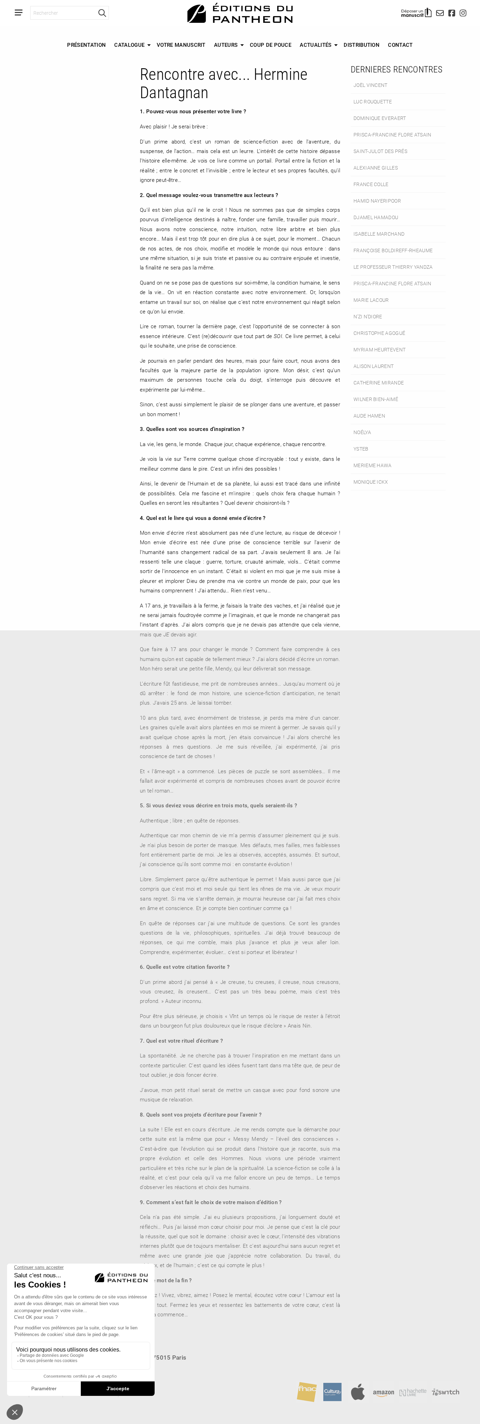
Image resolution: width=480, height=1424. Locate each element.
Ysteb (361, 448)
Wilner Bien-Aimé (375, 399)
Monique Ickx (370, 481)
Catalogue (129, 44)
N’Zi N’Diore (367, 316)
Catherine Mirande (378, 382)
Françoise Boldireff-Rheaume (393, 250)
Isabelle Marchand (378, 233)
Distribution (362, 44)
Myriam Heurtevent (379, 349)
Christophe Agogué (379, 333)
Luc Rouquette (372, 101)
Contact (400, 44)
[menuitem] (86, 45)
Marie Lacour (371, 300)
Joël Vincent (370, 85)
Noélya (362, 432)
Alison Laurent (373, 366)
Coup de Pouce (270, 44)
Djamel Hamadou (375, 217)
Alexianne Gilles (375, 167)
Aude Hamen (369, 415)
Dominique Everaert (379, 118)
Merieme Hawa (372, 465)
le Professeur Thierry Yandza (393, 266)
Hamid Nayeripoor (377, 200)
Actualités (315, 44)
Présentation (86, 44)
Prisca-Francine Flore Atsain (392, 134)
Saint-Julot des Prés (380, 151)
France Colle (371, 184)
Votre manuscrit (181, 44)
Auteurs (226, 44)
